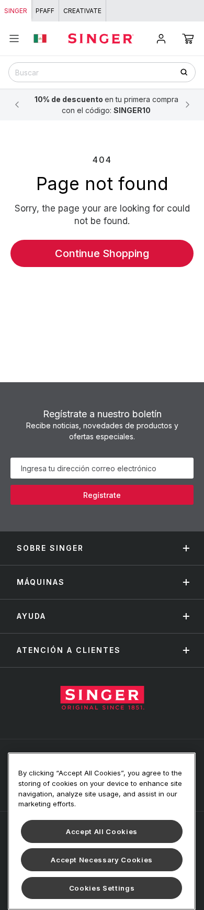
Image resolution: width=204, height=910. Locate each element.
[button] (188, 38)
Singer (15, 11)
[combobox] (102, 72)
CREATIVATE (82, 11)
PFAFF (45, 11)
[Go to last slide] (16, 104)
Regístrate (102, 495)
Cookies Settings (102, 888)
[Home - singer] (100, 38)
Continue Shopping (102, 253)
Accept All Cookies (102, 831)
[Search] (187, 72)
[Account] (161, 39)
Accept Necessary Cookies (102, 860)
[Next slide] (187, 104)
